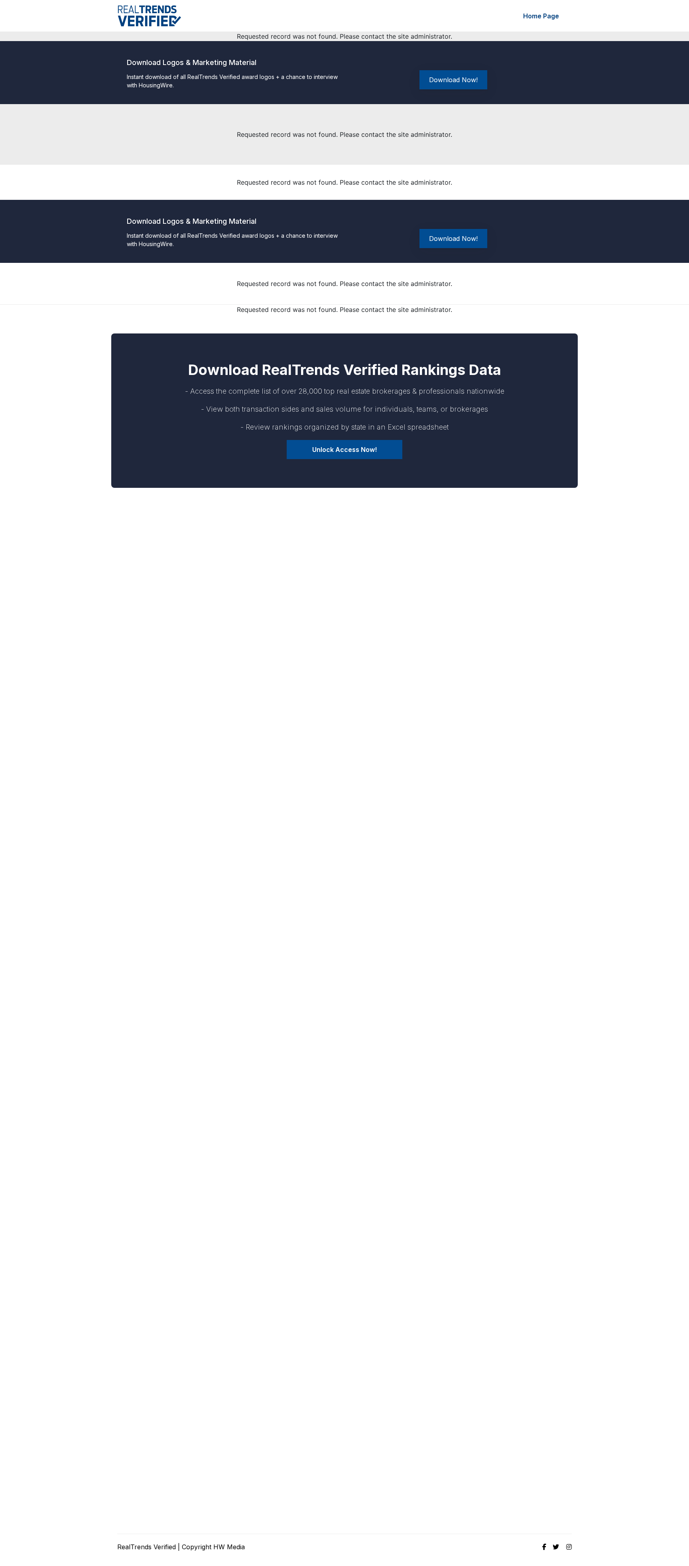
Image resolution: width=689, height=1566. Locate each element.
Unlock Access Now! (344, 450)
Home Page (541, 16)
